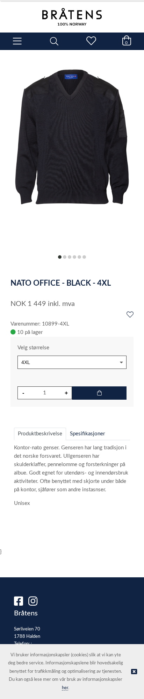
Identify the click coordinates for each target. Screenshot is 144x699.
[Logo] (72, 13)
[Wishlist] (130, 315)
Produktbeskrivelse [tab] (40, 433)
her (65, 688)
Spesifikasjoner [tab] (87, 433)
